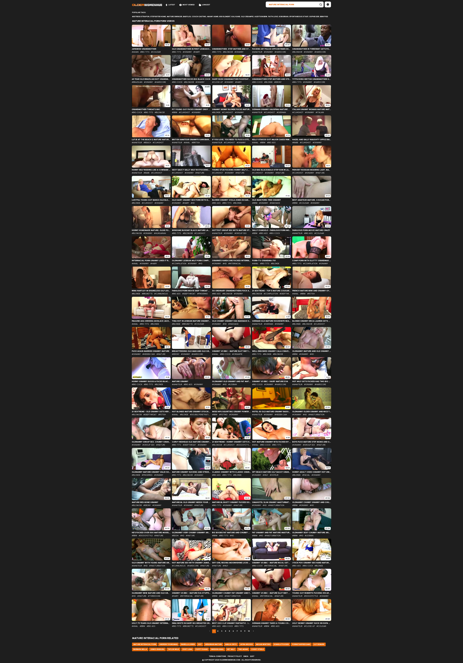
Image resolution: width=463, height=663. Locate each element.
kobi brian (283, 17)
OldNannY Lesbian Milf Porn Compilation (191, 260)
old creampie (247, 17)
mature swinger (174, 17)
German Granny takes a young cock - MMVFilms (271, 623)
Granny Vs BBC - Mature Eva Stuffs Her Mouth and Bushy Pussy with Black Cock (191, 593)
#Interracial (234, 263)
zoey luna (187, 649)
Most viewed (188, 5)
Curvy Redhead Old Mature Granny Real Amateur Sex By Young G (191, 442)
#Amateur (257, 52)
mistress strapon (140, 17)
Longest (206, 5)
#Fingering (202, 294)
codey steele (257, 649)
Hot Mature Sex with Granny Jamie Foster (191, 563)
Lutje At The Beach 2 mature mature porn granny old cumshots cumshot (151, 139)
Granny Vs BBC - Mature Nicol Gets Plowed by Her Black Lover (271, 563)
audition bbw (260, 17)
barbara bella (140, 649)
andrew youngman (168, 644)
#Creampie (237, 354)
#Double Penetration (200, 414)
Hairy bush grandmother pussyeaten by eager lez (231, 79)
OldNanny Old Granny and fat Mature (231, 381)
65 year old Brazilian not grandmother (151, 79)
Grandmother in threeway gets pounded (311, 49)
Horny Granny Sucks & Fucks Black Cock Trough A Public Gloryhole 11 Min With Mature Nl (151, 381)
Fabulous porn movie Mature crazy (311, 230)
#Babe (295, 142)
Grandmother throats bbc (146, 109)
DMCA (245, 656)
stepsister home (158, 17)
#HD (193, 203)
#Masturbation (316, 414)
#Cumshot (184, 112)
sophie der (314, 17)
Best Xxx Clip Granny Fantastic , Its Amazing (231, 623)
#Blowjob (228, 52)
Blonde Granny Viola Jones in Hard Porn (231, 200)
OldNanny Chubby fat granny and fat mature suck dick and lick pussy (231, 593)
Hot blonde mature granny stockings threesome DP (191, 412)
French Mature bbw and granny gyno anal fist (311, 291)
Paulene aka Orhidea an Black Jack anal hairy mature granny (151, 321)
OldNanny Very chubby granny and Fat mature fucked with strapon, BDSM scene (191, 533)
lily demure (319, 644)
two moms (243, 649)
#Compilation (179, 263)
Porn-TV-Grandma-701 (264, 260)
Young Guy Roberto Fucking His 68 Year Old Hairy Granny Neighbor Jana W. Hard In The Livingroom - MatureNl (311, 593)
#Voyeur (274, 475)
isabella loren (188, 644)
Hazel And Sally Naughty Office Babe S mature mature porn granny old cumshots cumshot (311, 139)
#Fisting (223, 414)
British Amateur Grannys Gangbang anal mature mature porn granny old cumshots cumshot (191, 139)
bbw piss (324, 17)
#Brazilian (137, 82)
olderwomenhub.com (230, 660)
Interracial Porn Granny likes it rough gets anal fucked (151, 260)
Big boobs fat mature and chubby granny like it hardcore (231, 533)
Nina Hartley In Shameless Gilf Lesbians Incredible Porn (151, 291)
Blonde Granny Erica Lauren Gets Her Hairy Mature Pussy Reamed (311, 321)
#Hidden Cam (148, 354)
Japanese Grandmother (144, 49)
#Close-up (217, 82)
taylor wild (173, 649)
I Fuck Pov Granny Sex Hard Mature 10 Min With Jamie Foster (311, 563)
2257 (252, 656)
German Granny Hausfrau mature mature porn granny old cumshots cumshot (271, 109)
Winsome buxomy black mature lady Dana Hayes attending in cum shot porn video (191, 230)
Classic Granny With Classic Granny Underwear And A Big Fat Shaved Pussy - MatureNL (231, 472)
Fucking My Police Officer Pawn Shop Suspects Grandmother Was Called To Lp (271, 49)
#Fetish (311, 294)
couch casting (199, 17)
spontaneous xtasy (298, 17)
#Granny (187, 52)
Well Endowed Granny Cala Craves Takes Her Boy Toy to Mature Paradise (271, 351)
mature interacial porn (144, 644)
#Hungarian (160, 233)
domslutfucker (281, 644)
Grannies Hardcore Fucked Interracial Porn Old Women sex (231, 260)
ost (200, 644)
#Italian (320, 112)
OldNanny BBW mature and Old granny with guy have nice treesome (151, 593)
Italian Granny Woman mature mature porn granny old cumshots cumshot (311, 109)
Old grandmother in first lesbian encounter (191, 49)
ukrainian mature (213, 644)
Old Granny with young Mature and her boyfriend (151, 563)
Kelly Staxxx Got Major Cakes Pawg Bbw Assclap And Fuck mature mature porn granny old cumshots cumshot (271, 139)
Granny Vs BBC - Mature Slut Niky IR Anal (231, 351)
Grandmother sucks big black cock (191, 79)
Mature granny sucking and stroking (191, 472)
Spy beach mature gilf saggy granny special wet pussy (271, 472)
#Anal (187, 142)
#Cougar (156, 52)
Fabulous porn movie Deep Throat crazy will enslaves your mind (191, 291)
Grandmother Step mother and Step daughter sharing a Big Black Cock (271, 79)
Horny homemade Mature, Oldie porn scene (151, 230)
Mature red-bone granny (145, 502)
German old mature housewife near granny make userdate (271, 321)
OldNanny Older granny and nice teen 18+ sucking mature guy (311, 412)
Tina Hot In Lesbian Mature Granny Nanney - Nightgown (191, 321)
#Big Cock (177, 82)
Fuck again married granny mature (150, 351)
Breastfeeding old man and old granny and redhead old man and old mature (191, 351)
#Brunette (147, 294)
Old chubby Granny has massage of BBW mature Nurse (231, 321)
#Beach (147, 142)
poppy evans (202, 649)
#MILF (265, 475)
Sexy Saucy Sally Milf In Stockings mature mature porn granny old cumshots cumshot (191, 170)
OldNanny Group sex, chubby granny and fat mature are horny (151, 442)
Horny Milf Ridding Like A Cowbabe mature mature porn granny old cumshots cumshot (151, 170)
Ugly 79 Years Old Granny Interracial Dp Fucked (151, 623)
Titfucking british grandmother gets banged (311, 79)
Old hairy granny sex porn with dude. (191, 200)
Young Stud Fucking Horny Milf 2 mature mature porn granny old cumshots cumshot (231, 170)
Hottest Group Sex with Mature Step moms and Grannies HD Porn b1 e (231, 230)
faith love (273, 17)
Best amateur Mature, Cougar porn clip (311, 200)
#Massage (275, 203)
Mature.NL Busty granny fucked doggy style (231, 502)
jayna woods (246, 644)
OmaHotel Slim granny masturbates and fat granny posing (271, 502)
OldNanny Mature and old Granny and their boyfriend (311, 351)
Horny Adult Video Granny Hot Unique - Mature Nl (311, 472)
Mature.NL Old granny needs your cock (191, 502)
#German (281, 112)
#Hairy (196, 52)
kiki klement (225, 17)
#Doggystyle (243, 445)
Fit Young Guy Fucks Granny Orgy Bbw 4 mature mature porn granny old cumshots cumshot (191, 109)
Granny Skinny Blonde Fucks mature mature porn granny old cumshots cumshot (231, 109)
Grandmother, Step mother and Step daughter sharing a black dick (231, 49)
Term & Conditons (217, 656)
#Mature (199, 173)
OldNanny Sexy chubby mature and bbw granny (311, 533)
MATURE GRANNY (180, 381)
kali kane (235, 17)
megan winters (263, 644)
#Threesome (154, 596)
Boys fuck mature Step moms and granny (311, 442)
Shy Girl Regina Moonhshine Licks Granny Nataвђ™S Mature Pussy (231, 563)
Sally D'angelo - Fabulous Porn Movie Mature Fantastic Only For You (271, 230)
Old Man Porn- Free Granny (266, 200)
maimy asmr (212, 17)
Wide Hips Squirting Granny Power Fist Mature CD (231, 412)
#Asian (135, 52)
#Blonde (268, 82)
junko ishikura (157, 649)
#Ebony (278, 82)
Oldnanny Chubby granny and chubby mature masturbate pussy (311, 502)
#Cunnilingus (161, 294)
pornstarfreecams (301, 644)
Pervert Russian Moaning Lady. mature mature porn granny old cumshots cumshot (311, 170)
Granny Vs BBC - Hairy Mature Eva (270, 381)
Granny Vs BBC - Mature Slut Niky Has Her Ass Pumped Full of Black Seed (271, 593)
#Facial (306, 475)
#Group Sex (241, 233)
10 (249, 631)
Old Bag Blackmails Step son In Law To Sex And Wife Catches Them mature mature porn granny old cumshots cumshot (271, 170)
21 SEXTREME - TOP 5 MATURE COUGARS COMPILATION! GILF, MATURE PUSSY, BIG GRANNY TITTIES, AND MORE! (271, 291)
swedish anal (217, 649)
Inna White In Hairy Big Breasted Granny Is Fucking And (191, 623)
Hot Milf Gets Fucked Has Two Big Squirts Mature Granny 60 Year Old (311, 381)
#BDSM (175, 535)
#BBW (174, 112)
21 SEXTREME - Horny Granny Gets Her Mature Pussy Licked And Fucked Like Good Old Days (231, 442)
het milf (231, 649)
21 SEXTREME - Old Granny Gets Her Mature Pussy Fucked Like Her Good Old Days (151, 412)
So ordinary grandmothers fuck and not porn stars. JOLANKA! (231, 291)
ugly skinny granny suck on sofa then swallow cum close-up (311, 623)
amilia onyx (231, 644)
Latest (171, 5)
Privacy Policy (235, 656)
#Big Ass (271, 142)
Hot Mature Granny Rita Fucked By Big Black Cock (271, 442)
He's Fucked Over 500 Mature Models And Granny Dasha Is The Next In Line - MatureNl (151, 533)
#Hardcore (280, 52)
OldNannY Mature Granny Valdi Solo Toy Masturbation (151, 472)
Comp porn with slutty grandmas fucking (311, 260)
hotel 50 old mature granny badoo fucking (271, 412)
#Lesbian (232, 384)
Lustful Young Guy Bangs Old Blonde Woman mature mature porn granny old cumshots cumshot (151, 200)
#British (196, 142)
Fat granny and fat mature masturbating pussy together (271, 533)
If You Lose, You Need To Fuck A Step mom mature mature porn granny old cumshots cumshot (231, 139)
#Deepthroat (188, 294)
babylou (187, 17)
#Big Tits (144, 52)
